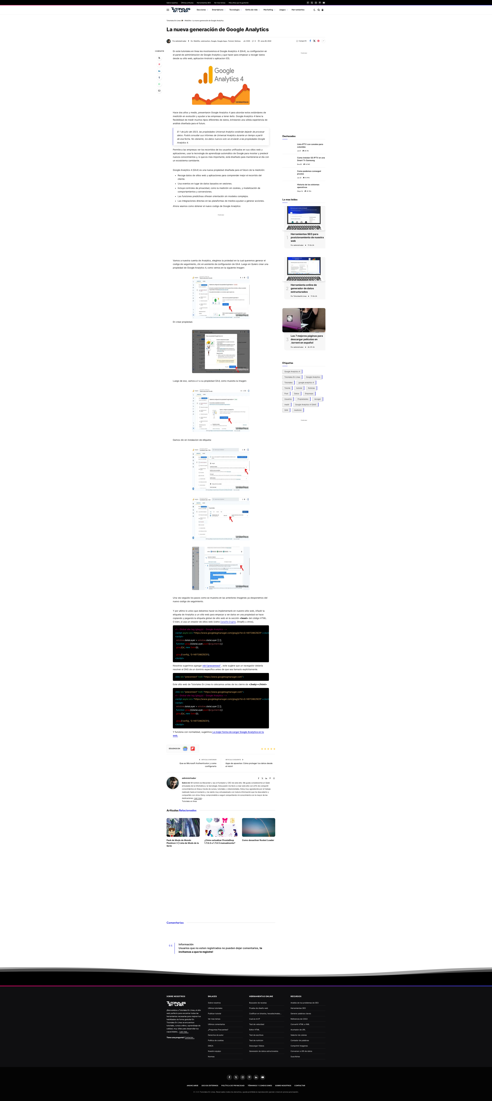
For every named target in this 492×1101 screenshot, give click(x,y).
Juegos (282, 9)
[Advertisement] (221, 235)
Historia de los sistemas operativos (308, 185)
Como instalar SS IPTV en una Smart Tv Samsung (311, 159)
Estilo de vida (251, 9)
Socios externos (210, 1085)
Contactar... (189, 1037)
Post (286, 393)
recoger (317, 399)
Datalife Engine (228, 621)
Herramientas (298, 9)
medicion (298, 410)
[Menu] (168, 10)
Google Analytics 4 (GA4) (305, 404)
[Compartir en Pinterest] (318, 41)
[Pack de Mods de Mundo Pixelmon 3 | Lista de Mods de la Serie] (183, 827)
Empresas (309, 393)
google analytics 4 (306, 382)
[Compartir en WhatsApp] (159, 84)
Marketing (268, 9)
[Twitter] (159, 57)
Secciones (201, 9)
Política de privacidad (233, 1085)
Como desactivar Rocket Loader (258, 840)
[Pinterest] (159, 64)
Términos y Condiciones (260, 1085)
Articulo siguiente (233, 760)
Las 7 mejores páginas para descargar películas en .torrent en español (307, 339)
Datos (296, 393)
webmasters (205, 41)
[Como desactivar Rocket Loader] (258, 827)
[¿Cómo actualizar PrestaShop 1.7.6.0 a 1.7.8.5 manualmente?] (221, 827)
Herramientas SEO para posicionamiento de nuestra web (307, 237)
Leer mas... (183, 1032)
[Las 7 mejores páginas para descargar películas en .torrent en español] (303, 320)
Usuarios (288, 399)
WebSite (188, 20)
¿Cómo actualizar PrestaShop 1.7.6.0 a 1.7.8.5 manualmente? (219, 841)
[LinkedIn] (159, 70)
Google (213, 41)
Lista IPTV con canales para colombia (310, 145)
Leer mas (198, 798)
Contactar (299, 1085)
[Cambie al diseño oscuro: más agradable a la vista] (314, 10)
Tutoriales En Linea (300, 296)
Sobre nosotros (172, 3)
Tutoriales (288, 382)
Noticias (238, 41)
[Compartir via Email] (159, 90)
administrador (180, 41)
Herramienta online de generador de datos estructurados (304, 288)
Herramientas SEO (204, 3)
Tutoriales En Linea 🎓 (175, 20)
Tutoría (287, 388)
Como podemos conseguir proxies (309, 172)
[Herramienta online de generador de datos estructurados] (303, 269)
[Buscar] (318, 10)
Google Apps (222, 41)
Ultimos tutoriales (215, 1008)
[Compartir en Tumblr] (159, 77)
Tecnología (234, 9)
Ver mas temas (219, 3)
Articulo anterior (208, 760)
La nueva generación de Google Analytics (218, 29)
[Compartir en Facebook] (310, 41)
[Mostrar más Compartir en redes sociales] (323, 41)
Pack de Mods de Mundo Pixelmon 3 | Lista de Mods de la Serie (183, 843)
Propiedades (303, 399)
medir (286, 404)
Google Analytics (313, 377)
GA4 (286, 410)
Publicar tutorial (214, 1013)
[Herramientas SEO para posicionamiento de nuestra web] (303, 218)
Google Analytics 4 (292, 371)
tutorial (299, 388)
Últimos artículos (187, 3)
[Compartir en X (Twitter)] (314, 41)
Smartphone (217, 9)
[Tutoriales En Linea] (180, 9)
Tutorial (231, 41)
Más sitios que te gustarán (239, 3)
